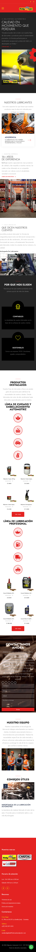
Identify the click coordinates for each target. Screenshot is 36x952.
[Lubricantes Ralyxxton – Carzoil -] (26, 8)
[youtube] (15, 682)
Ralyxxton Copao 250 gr (9, 479)
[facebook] (30, 1)
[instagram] (33, 1)
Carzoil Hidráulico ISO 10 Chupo (11, 593)
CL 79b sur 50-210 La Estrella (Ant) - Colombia (15, 920)
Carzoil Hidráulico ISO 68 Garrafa (11, 619)
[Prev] (33, 252)
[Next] (34, 253)
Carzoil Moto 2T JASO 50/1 (27, 619)
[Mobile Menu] (3, 8)
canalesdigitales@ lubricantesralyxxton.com (14, 933)
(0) (12, 481)
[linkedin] (9, 682)
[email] (12, 682)
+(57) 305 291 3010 (7, 926)
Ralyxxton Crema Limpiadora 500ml (11, 504)
